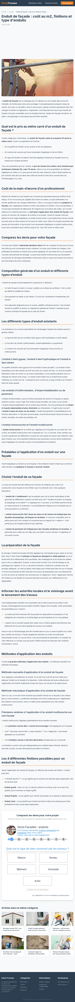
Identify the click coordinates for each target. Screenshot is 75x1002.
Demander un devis (35, 3)
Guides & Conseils (51, 3)
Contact (41, 989)
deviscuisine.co (63, 984)
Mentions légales (44, 982)
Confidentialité (38, 895)
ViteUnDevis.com (55, 895)
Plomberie (23, 987)
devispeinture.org (63, 982)
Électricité (23, 990)
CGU (33, 895)
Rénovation (24, 982)
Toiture (22, 984)
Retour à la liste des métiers (38, 890)
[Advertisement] (38, 42)
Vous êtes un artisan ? (64, 895)
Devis (9, 3)
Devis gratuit (67, 3)
